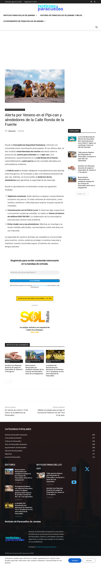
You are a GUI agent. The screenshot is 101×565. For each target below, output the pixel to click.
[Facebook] (7, 137)
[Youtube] (74, 483)
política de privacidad (39, 285)
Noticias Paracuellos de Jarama (15, 110)
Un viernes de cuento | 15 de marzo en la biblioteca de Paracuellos (16, 412)
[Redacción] (6, 131)
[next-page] (10, 381)
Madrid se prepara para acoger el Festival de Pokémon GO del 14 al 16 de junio (51, 412)
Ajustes (89, 560)
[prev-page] (6, 381)
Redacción (12, 131)
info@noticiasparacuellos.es (46, 547)
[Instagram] (91, 1)
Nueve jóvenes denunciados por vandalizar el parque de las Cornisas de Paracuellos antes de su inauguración (34, 370)
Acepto (75, 560)
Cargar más (81, 194)
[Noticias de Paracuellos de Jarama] (50, 7)
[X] (94, 1)
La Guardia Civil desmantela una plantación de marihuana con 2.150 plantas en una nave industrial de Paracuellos (24, 508)
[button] (96, 27)
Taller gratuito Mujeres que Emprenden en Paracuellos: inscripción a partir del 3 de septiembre (87, 157)
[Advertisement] (50, 48)
